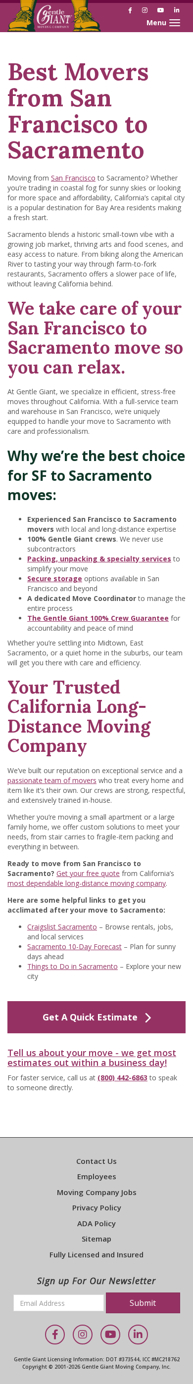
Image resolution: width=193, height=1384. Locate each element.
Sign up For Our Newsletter (96, 1281)
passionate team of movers (51, 780)
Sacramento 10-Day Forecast (74, 946)
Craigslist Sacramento (62, 926)
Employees (96, 1176)
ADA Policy (96, 1223)
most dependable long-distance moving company (86, 883)
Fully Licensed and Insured (96, 1254)
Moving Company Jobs (97, 1192)
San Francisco (73, 178)
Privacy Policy (96, 1207)
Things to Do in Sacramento (72, 966)
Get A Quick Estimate (90, 1017)
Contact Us (96, 1161)
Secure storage (54, 578)
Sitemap (96, 1239)
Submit (143, 1302)
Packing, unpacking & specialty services (99, 558)
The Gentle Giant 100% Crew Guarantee (98, 618)
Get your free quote (88, 873)
